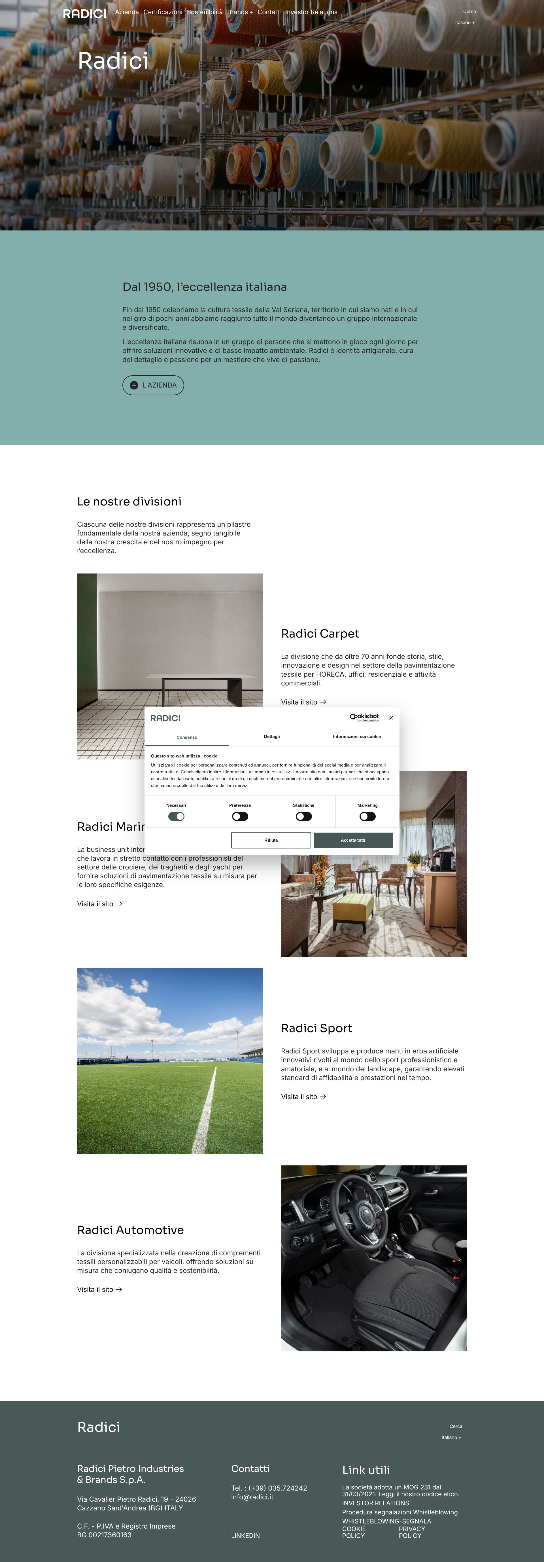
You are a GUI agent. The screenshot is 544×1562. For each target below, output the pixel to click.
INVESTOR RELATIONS (375, 1503)
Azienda (127, 12)
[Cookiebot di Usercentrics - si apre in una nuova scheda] (354, 718)
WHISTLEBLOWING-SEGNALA (387, 1521)
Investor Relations (311, 12)
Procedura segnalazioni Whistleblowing (400, 1512)
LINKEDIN (245, 1536)
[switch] (240, 816)
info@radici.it (252, 1497)
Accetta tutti (353, 840)
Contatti (269, 12)
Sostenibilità (205, 12)
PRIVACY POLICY (412, 1532)
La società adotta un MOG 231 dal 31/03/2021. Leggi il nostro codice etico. (401, 1491)
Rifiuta (271, 840)
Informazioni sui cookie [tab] (357, 736)
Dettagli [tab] (272, 736)
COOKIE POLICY (354, 1532)
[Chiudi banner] (391, 718)
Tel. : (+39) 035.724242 (269, 1488)
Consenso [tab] (187, 737)
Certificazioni (162, 12)
